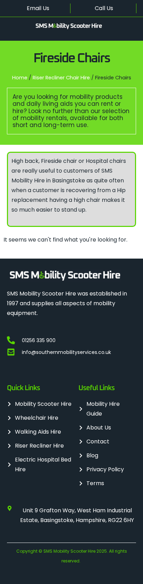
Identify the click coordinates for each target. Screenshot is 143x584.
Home (19, 77)
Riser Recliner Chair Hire (61, 77)
